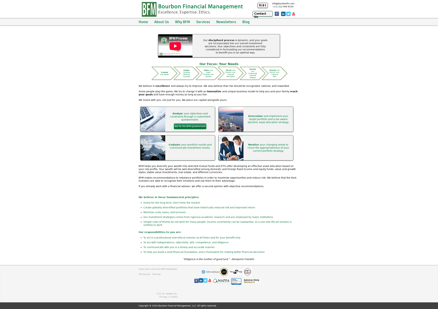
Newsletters (226, 22)
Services (203, 22)
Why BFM (182, 22)
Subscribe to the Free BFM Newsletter (158, 269)
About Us (161, 22)
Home (143, 22)
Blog (246, 22)
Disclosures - (145, 274)
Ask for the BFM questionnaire (190, 126)
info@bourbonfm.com (283, 3)
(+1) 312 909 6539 (283, 6)
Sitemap (156, 274)
